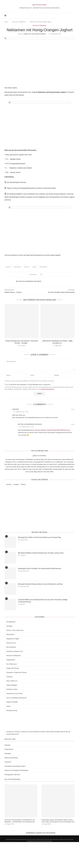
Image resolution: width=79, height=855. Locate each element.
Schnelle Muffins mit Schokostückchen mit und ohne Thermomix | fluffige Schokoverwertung (42, 601)
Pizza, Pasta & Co (11, 681)
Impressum (8, 762)
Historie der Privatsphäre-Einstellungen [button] (16, 770)
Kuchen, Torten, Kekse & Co (15, 630)
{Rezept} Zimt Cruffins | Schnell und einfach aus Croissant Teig (39, 537)
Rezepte (26, 266)
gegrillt (8, 266)
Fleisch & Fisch (11, 643)
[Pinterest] (70, 15)
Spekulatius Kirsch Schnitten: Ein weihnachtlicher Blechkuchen (39, 568)
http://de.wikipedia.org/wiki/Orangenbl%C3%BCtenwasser (52, 430)
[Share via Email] (50, 274)
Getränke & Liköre (12, 689)
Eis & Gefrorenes (11, 664)
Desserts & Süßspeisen (19, 22)
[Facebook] (66, 15)
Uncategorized (10, 622)
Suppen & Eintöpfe (12, 702)
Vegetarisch (43, 266)
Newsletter (8, 753)
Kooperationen (9, 749)
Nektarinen (17, 266)
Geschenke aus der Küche (14, 693)
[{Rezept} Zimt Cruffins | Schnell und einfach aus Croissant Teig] (10, 542)
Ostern (8, 706)
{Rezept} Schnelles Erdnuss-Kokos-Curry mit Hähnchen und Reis (40, 584)
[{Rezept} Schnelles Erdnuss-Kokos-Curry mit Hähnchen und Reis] (10, 589)
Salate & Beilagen (11, 685)
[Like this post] (42, 274)
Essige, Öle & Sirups (12, 668)
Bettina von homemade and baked (35, 34)
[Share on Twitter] (46, 274)
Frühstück (9, 676)
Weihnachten (10, 634)
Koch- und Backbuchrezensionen (16, 698)
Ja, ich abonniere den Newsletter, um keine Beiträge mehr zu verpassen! (28, 384)
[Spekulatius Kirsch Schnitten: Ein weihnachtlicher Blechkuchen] (10, 573)
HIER (51, 471)
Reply (72, 409)
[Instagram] (68, 15)
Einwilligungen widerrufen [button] (12, 774)
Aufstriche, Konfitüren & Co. (14, 651)
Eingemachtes (10, 660)
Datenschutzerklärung (47, 389)
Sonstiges (9, 626)
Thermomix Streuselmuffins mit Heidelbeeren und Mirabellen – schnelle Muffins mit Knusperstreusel (20, 821)
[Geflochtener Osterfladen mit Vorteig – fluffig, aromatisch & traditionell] (57, 321)
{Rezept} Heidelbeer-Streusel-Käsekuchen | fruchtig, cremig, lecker (41, 553)
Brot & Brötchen (11, 647)
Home (6, 22)
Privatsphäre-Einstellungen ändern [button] (15, 766)
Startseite (7, 745)
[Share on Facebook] (44, 274)
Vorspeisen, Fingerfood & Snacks (16, 672)
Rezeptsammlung (11, 710)
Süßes (34, 266)
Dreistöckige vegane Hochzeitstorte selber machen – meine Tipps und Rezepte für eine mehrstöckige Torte (58, 821)
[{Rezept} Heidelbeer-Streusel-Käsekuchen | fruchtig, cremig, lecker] (10, 558)
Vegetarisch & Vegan (12, 638)
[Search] (73, 15)
